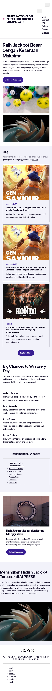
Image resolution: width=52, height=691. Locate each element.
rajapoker (7, 426)
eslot (11, 668)
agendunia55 (11, 204)
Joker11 (3, 582)
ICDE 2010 (13, 482)
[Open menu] (47, 5)
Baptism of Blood (16, 468)
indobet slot (14, 679)
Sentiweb (13, 480)
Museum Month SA (16, 466)
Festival (9, 324)
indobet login (43, 62)
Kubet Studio (14, 477)
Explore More (26, 353)
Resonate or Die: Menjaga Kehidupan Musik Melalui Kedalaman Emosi (26, 209)
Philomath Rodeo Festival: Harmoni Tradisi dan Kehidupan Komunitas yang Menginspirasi (25, 329)
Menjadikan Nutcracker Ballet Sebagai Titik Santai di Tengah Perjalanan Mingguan (26, 268)
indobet (35, 160)
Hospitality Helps (16, 463)
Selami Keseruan (16, 552)
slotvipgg (12, 676)
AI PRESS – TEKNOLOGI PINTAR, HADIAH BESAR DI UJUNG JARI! (20, 19)
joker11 (36, 439)
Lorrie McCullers (15, 474)
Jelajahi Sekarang (13, 80)
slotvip (17, 376)
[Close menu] (39, 11)
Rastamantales (15, 471)
